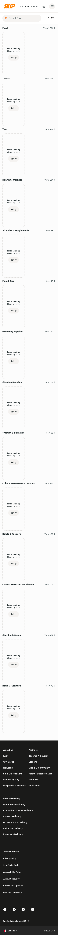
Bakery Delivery (11, 798)
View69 (49, 432)
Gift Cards (8, 761)
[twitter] (5, 912)
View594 (48, 78)
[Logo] (10, 6)
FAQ (5, 755)
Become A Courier (38, 755)
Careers (33, 761)
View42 (49, 281)
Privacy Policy (9, 858)
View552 (48, 129)
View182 (48, 331)
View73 (49, 685)
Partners (33, 749)
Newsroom (34, 785)
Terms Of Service (11, 851)
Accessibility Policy (12, 872)
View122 (48, 382)
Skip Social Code (11, 865)
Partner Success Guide (40, 773)
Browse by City (11, 779)
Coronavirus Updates (13, 885)
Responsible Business (14, 785)
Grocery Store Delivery (15, 822)
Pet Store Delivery (13, 828)
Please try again (13, 51)
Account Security (11, 878)
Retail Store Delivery (14, 804)
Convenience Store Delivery (18, 810)
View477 (48, 635)
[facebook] (15, 912)
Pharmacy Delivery (13, 834)
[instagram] (24, 912)
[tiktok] (33, 912)
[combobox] (24, 18)
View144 (48, 179)
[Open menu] (52, 6)
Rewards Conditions (12, 892)
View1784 (48, 28)
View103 (48, 584)
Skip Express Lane (12, 773)
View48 (49, 230)
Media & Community (39, 767)
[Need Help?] (44, 6)
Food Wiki (34, 779)
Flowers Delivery (12, 816)
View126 (48, 534)
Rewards (8, 767)
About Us (8, 749)
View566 (48, 483)
